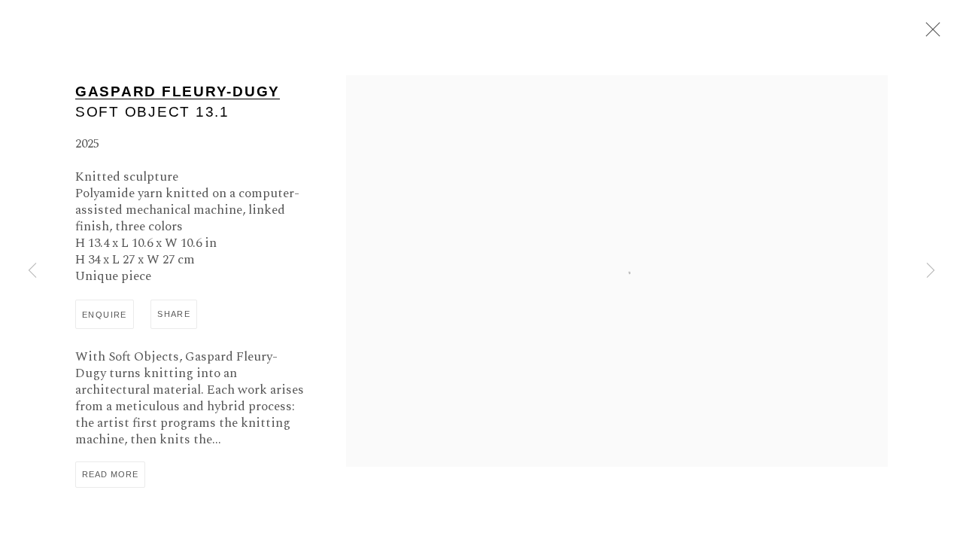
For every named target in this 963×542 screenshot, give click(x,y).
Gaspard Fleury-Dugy (177, 91)
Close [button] (929, 34)
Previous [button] (32, 271)
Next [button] (930, 271)
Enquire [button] (104, 314)
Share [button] (173, 313)
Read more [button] (110, 474)
